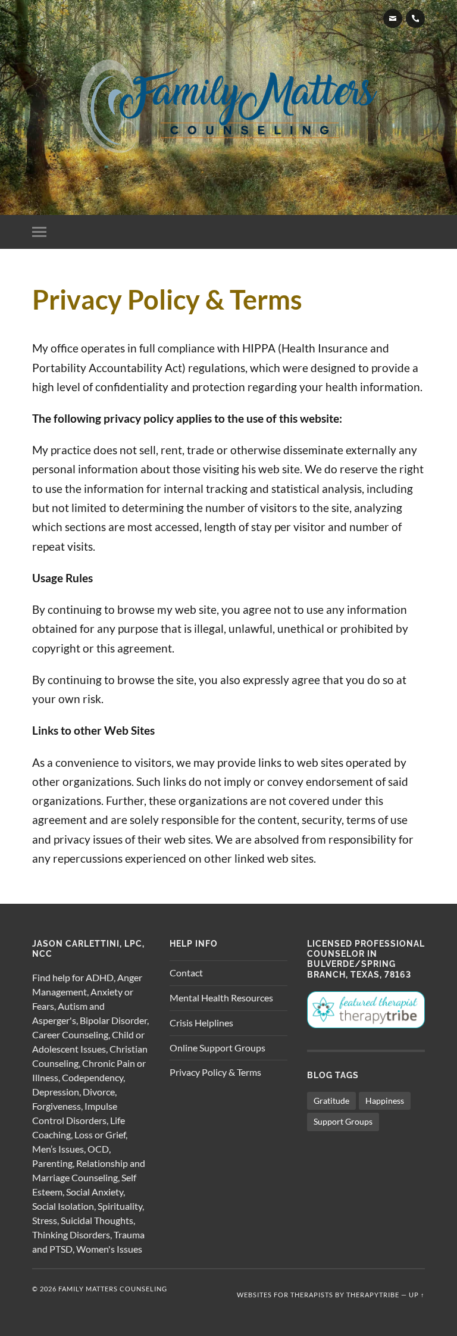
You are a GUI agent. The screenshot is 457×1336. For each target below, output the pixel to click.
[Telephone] (415, 18)
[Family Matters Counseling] (228, 106)
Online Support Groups (217, 1047)
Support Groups (343, 1121)
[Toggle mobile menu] (41, 232)
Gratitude (331, 1100)
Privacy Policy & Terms (215, 1072)
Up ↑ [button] (417, 1294)
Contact (186, 972)
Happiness (384, 1100)
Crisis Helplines (201, 1022)
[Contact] (392, 18)
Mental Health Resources (221, 997)
